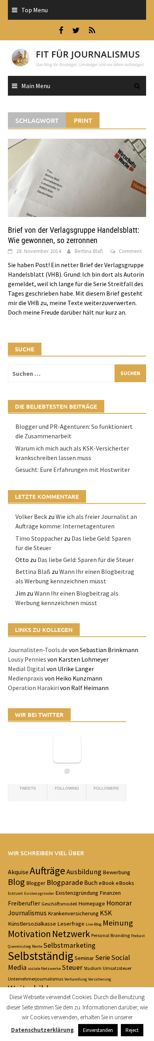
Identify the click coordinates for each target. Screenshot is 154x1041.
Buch (91, 882)
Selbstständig (40, 956)
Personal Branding (110, 935)
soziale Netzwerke (44, 968)
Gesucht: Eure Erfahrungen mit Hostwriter (72, 469)
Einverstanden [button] (98, 1030)
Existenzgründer (39, 893)
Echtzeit (15, 893)
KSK (106, 913)
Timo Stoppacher (39, 538)
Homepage (91, 903)
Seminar (84, 958)
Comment (130, 251)
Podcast (138, 935)
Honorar (119, 902)
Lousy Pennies (27, 659)
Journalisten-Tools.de (38, 650)
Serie (102, 957)
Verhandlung (75, 979)
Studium (92, 968)
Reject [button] (132, 1030)
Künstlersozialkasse (32, 923)
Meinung (118, 923)
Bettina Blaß (89, 251)
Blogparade (65, 882)
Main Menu (35, 86)
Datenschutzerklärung (42, 1029)
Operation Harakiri (33, 688)
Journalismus (27, 913)
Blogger (35, 882)
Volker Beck (31, 516)
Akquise (18, 872)
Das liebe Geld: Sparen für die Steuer (86, 560)
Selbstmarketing (69, 945)
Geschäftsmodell (59, 903)
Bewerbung (116, 872)
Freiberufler (24, 903)
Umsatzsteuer (117, 968)
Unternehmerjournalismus (35, 978)
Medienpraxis (25, 678)
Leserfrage (71, 923)
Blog (16, 881)
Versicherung (99, 979)
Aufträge (47, 870)
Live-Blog (93, 924)
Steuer (72, 967)
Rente (37, 946)
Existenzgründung (76, 892)
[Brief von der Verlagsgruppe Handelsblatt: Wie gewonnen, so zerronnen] (77, 177)
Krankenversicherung (73, 913)
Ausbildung (83, 871)
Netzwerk (71, 934)
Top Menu (34, 10)
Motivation (29, 934)
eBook (107, 882)
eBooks (125, 882)
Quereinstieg (19, 946)
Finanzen (110, 892)
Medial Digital (26, 669)
